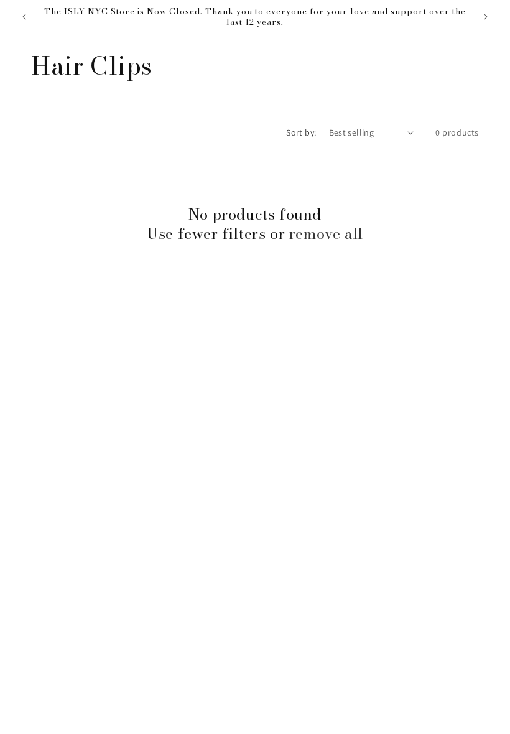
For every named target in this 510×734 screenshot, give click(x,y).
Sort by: (301, 132)
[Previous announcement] (24, 16)
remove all (326, 233)
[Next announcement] (485, 16)
